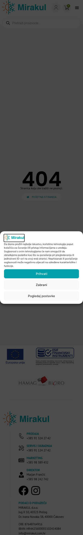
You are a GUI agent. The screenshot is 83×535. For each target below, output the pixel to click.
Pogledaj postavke (41, 296)
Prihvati (41, 274)
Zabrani (41, 285)
